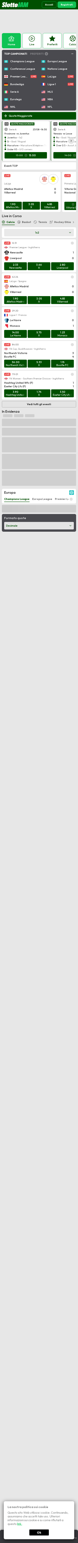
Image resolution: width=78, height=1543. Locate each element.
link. (19, 1524)
